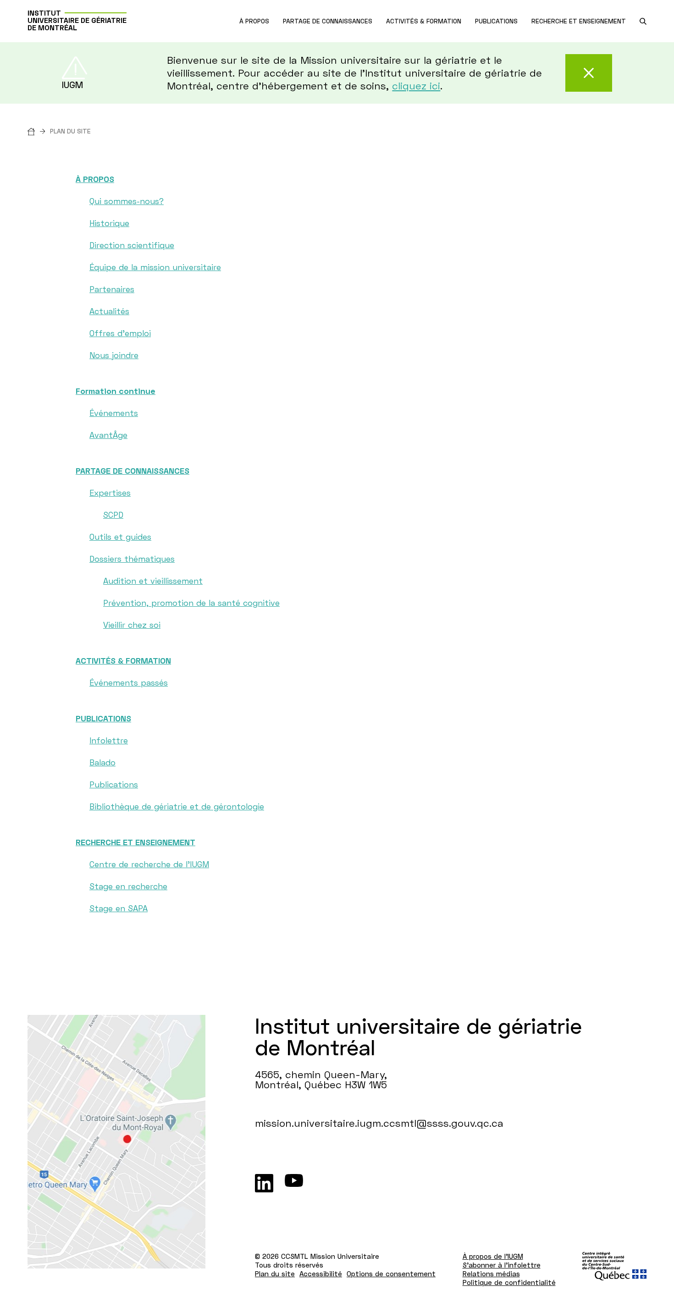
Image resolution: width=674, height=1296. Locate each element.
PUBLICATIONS (103, 718)
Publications (113, 784)
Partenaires (111, 289)
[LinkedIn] (264, 1183)
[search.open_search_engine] (643, 21)
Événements (113, 413)
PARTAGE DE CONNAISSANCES (132, 470)
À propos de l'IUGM (493, 1256)
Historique (109, 223)
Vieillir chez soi (131, 625)
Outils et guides (120, 537)
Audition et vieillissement (153, 581)
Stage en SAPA (118, 908)
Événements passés (128, 682)
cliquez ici (416, 85)
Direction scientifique (131, 245)
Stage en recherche (128, 886)
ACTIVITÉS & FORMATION (123, 660)
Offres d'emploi (120, 333)
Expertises (110, 492)
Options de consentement (391, 1273)
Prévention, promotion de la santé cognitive (191, 603)
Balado (102, 762)
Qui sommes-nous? (126, 201)
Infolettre (108, 740)
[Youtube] (294, 1183)
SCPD (113, 515)
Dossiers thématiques (132, 559)
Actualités (109, 311)
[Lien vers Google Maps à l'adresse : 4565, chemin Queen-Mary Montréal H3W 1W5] (116, 1141)
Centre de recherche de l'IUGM (149, 864)
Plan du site (275, 1273)
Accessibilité (320, 1273)
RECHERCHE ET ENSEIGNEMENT (135, 842)
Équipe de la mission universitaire (155, 267)
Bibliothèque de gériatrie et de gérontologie (176, 806)
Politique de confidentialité (509, 1282)
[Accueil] (39, 131)
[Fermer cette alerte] (588, 73)
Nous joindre (113, 355)
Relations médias (491, 1273)
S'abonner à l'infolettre (502, 1265)
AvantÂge (108, 435)
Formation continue (115, 391)
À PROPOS (95, 179)
